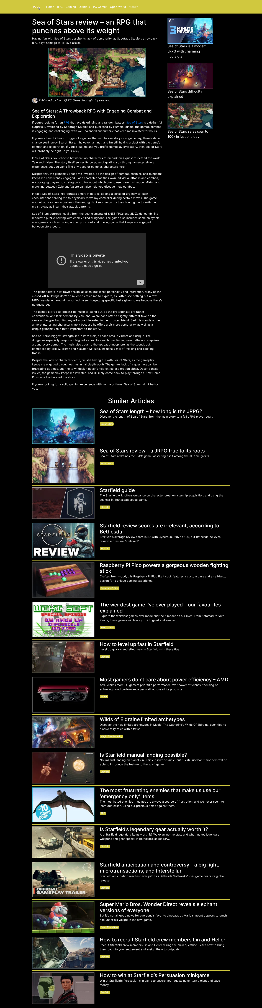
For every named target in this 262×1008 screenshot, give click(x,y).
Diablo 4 (84, 7)
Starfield (105, 507)
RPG (60, 7)
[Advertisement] (190, 198)
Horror (104, 696)
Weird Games (107, 627)
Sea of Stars (134, 122)
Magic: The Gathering (111, 736)
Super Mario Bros (109, 927)
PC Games (100, 7)
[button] (133, 6)
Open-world (118, 7)
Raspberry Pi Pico (109, 588)
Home (50, 7)
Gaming (71, 7)
